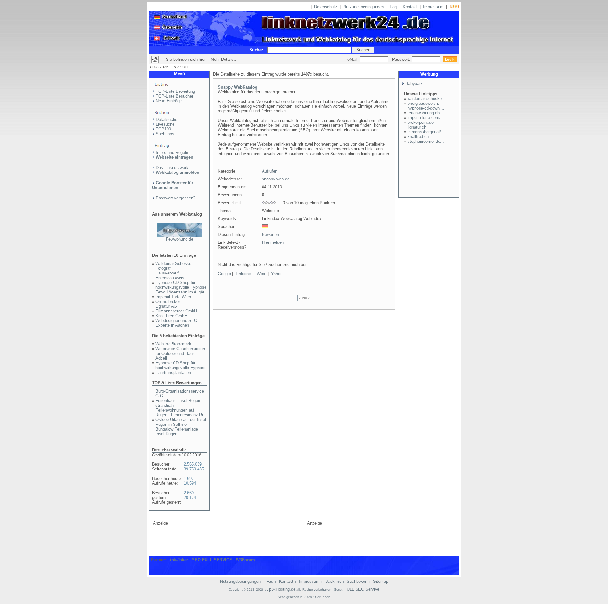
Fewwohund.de (179, 239)
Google (224, 273)
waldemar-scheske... (427, 98)
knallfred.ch (418, 136)
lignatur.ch (417, 127)
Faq (393, 6)
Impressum (433, 6)
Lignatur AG (166, 306)
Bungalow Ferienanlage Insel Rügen (176, 431)
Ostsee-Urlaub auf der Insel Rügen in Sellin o (180, 422)
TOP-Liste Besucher (174, 96)
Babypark (414, 83)
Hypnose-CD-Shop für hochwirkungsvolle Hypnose (180, 285)
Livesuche (165, 124)
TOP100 (163, 129)
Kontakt (410, 6)
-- (307, 6)
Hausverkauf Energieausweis (169, 275)
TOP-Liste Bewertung (175, 91)
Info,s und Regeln (172, 152)
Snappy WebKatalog (237, 87)
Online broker (167, 301)
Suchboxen (357, 581)
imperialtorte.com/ (424, 117)
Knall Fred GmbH (171, 315)
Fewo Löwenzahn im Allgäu (180, 292)
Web (261, 273)
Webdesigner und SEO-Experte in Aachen (177, 323)
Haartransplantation (173, 372)
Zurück (304, 298)
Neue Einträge (169, 100)
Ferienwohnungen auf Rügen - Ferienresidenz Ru (179, 412)
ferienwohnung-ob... (425, 112)
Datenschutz (325, 6)
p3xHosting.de (282, 589)
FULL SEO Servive (361, 589)
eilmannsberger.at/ (424, 131)
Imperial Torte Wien (173, 296)
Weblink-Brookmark (173, 344)
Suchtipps (165, 133)
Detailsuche (166, 119)
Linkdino (243, 273)
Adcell (161, 358)
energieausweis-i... (425, 103)
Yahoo (276, 273)
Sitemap (380, 581)
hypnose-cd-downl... (426, 108)
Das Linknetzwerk (172, 167)
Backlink (333, 581)
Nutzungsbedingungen (363, 6)
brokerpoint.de (421, 122)
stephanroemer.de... (426, 141)
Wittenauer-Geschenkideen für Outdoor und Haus (180, 351)
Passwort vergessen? (175, 198)
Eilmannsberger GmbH (176, 311)
